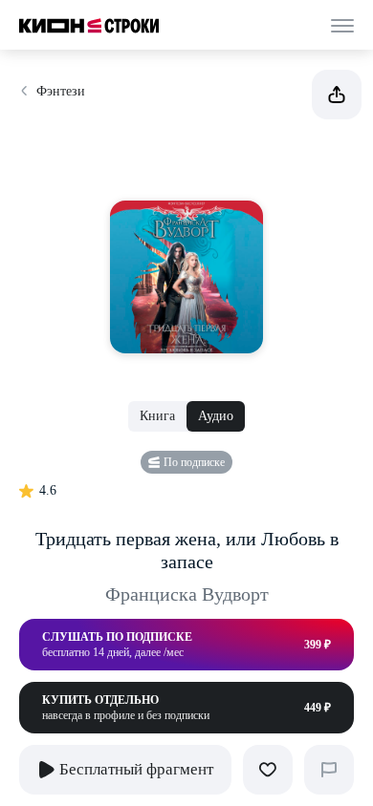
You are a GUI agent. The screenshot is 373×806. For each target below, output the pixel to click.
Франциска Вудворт (187, 593)
